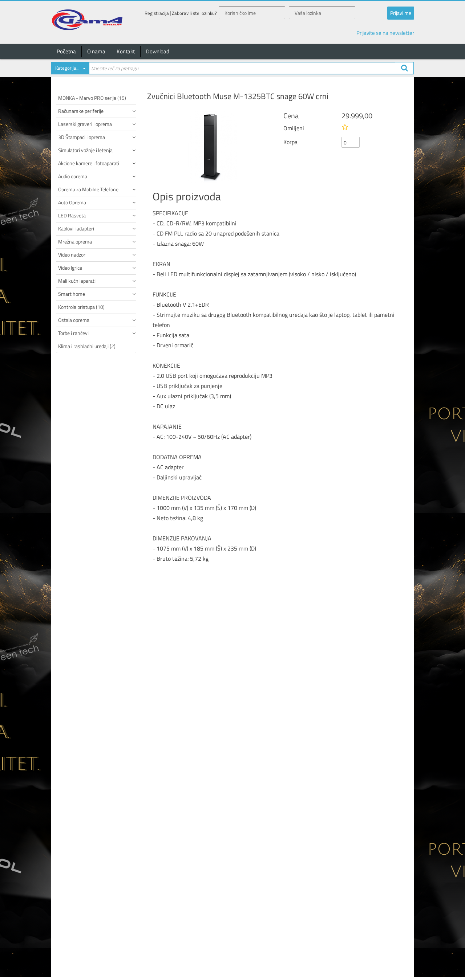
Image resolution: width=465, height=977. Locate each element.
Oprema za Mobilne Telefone (88, 189)
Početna (66, 51)
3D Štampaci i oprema (81, 137)
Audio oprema (72, 176)
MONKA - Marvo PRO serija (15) (92, 98)
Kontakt (126, 51)
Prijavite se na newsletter (385, 33)
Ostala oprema (73, 320)
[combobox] (70, 69)
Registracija (157, 13)
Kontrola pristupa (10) (81, 307)
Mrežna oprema (75, 241)
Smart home (71, 294)
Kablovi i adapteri (76, 228)
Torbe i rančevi (73, 333)
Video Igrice (70, 267)
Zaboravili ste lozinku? (194, 13)
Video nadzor (71, 254)
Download (157, 51)
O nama (96, 51)
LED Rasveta (72, 215)
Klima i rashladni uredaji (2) (87, 346)
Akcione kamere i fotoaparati (88, 163)
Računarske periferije (81, 111)
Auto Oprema (72, 202)
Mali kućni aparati (77, 281)
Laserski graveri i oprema (85, 124)
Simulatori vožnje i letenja (85, 150)
